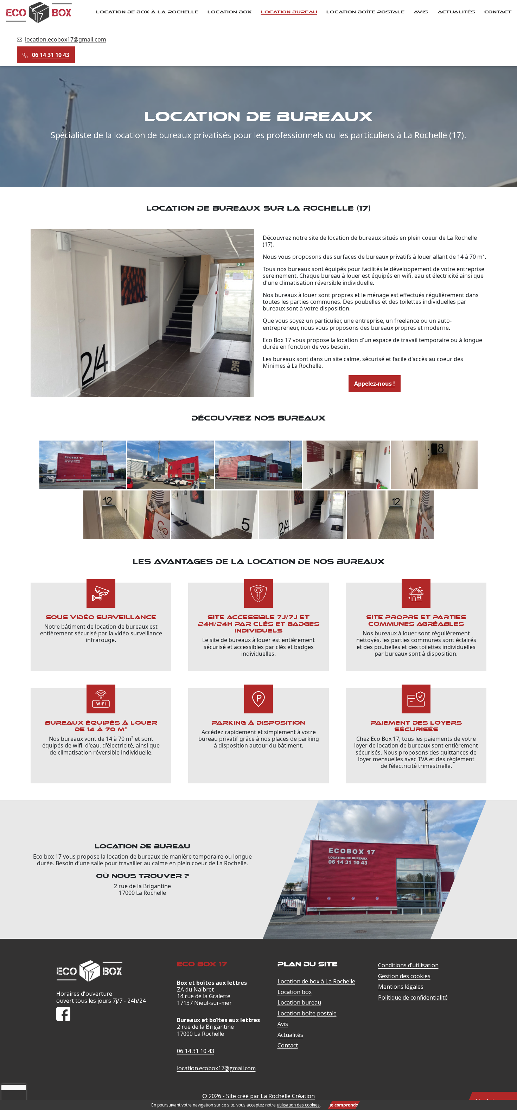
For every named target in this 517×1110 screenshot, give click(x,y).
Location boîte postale (365, 11)
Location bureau (289, 11)
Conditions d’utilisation (408, 965)
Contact (498, 11)
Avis (421, 11)
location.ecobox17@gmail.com (65, 39)
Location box (229, 11)
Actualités (456, 11)
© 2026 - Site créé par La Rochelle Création (258, 1096)
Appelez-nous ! (374, 383)
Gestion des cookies (404, 976)
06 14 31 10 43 (50, 55)
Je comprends (344, 1105)
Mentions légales (400, 986)
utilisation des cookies (298, 1105)
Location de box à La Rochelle (147, 11)
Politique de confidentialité (413, 997)
